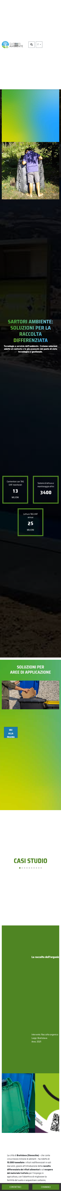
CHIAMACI (46, 1187)
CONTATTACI (15, 1187)
